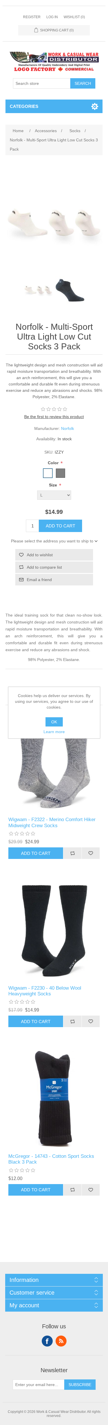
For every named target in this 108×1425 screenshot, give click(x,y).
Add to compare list (44, 567)
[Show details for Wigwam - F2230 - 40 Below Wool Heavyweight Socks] (54, 931)
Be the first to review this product (54, 416)
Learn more (54, 731)
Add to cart (60, 525)
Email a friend (39, 579)
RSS (61, 1341)
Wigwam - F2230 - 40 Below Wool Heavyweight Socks (44, 991)
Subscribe (80, 1384)
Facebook (47, 1341)
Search (83, 83)
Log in (52, 17)
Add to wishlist (40, 555)
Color (54, 462)
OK (54, 722)
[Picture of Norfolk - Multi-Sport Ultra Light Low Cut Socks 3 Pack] (38, 290)
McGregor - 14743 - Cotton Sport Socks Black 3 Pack (51, 1159)
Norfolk (67, 428)
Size (53, 485)
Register (32, 17)
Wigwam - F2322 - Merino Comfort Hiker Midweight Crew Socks (52, 822)
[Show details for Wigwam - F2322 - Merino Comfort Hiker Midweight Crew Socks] (54, 762)
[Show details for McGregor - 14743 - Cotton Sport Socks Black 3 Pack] (54, 1099)
